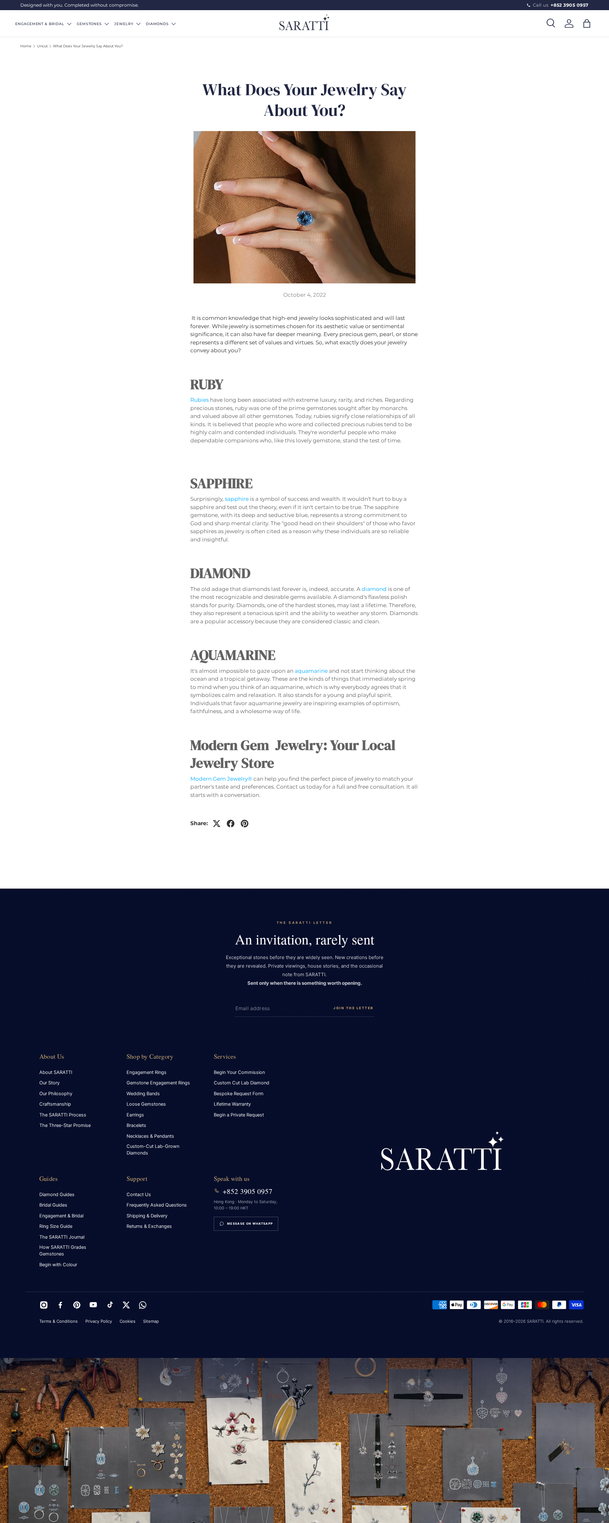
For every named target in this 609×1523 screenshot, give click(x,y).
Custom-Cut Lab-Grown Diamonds (153, 1149)
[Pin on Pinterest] (245, 824)
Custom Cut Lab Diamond (241, 1083)
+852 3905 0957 (247, 1191)
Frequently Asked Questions (157, 1205)
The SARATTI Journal (61, 1237)
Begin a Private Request (239, 1115)
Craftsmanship (55, 1104)
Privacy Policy (98, 1321)
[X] (126, 1305)
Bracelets (136, 1125)
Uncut (42, 46)
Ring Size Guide (55, 1226)
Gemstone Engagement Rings (158, 1083)
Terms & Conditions (58, 1321)
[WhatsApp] (142, 1305)
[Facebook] (60, 1305)
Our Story (49, 1083)
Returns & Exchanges (149, 1226)
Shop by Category (150, 1056)
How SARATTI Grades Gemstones (62, 1250)
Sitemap (151, 1321)
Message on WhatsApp (250, 1223)
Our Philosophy (55, 1093)
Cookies (127, 1321)
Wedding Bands (143, 1093)
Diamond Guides (57, 1194)
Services (225, 1056)
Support (137, 1178)
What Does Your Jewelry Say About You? (88, 46)
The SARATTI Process (62, 1115)
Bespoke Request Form (239, 1093)
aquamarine (311, 671)
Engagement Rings (147, 1072)
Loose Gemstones (146, 1104)
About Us (51, 1056)
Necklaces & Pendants (150, 1136)
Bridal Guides (53, 1205)
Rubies (199, 400)
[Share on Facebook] (231, 824)
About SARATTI (55, 1072)
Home (25, 46)
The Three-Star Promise (65, 1125)
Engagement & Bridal (61, 1216)
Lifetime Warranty (232, 1104)
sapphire (237, 499)
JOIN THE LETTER (353, 1008)
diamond (374, 589)
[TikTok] (109, 1305)
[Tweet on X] (217, 824)
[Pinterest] (76, 1305)
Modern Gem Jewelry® (221, 779)
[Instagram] (43, 1305)
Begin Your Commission (239, 1072)
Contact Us (139, 1194)
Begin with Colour (58, 1265)
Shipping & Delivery (147, 1216)
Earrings (135, 1115)
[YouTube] (93, 1305)
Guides (48, 1178)
